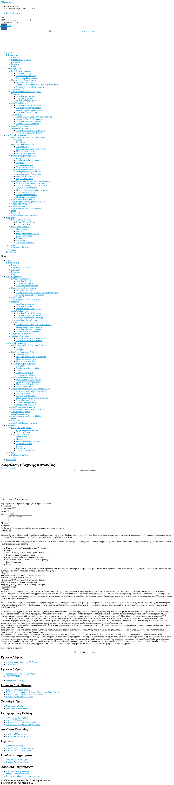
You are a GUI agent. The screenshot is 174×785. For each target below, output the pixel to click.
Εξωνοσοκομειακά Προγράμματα (30, 87)
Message (5, 523)
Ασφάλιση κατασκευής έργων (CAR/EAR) (28, 201)
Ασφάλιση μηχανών (24, 98)
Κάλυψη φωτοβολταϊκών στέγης (29, 110)
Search (3, 20)
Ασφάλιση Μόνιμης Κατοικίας (28, 105)
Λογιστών (20, 163)
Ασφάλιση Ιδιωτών (14, 69)
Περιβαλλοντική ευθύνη (26, 197)
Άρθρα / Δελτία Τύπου (20, 247)
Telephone (5, 514)
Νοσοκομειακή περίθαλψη (27, 153)
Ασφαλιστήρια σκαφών (20, 126)
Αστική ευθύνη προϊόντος (26, 195)
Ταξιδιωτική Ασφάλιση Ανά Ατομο (30, 130)
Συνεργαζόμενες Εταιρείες (27, 222)
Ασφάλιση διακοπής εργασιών (28, 174)
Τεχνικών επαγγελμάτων (26, 167)
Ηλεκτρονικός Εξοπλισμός (27, 176)
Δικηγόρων (20, 158)
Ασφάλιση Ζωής (18, 89)
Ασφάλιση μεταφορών (20, 204)
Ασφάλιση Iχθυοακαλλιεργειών (24, 215)
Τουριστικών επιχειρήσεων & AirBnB (31, 185)
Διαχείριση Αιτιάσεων (25, 243)
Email (3, 511)
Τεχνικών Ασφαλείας (24, 165)
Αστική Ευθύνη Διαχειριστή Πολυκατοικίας (34, 117)
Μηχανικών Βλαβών (24, 179)
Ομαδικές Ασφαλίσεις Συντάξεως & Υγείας (28, 137)
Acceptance (5, 525)
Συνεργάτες (16, 64)
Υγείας (19, 140)
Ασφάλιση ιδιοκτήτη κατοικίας (28, 121)
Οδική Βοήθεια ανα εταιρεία (27, 233)
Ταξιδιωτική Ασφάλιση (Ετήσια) (29, 133)
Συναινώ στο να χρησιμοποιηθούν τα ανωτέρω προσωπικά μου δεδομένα (34, 528)
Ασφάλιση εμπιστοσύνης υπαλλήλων (26, 208)
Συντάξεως (20, 142)
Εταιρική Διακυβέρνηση (21, 59)
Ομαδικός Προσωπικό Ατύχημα (24, 144)
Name (3, 506)
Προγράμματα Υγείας (25, 82)
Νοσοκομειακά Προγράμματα (23, 80)
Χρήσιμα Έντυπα (23, 224)
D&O (13, 211)
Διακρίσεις (15, 62)
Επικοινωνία (11, 252)
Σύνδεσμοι (20, 238)
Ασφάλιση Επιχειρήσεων (16, 135)
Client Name (6, 509)
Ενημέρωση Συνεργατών (21, 220)
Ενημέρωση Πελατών (20, 227)
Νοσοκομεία (21, 229)
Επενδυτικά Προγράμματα (27, 78)
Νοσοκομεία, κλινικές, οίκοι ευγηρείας (32, 190)
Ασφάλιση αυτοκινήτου (25, 96)
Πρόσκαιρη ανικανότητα (26, 151)
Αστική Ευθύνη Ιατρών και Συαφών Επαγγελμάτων (37, 85)
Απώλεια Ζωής (22, 146)
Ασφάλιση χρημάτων (19, 206)
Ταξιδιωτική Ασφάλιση (20, 128)
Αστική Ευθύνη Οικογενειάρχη (29, 119)
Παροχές (19, 231)
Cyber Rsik (15, 213)
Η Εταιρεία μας (12, 55)
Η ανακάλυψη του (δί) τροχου (28, 101)
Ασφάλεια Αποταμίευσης (26, 76)
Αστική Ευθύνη (17, 114)
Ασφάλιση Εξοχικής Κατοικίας (28, 108)
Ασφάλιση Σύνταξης (24, 73)
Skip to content (7, 2)
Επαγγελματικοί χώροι (25, 192)
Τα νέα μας (10, 245)
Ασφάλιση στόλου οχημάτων (23, 199)
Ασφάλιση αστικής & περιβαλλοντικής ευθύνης (30, 181)
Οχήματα (15, 94)
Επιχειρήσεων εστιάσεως (26, 188)
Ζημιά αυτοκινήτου (24, 236)
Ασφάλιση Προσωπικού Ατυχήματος (26, 92)
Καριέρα (14, 66)
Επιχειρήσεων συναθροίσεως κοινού (31, 183)
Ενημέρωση (11, 217)
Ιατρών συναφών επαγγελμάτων (29, 160)
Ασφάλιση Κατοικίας (19, 103)
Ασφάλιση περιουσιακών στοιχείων (25, 169)
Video (13, 249)
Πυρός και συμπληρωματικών (28, 172)
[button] (87, 17)
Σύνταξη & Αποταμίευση (21, 71)
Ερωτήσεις (20, 240)
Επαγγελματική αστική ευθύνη (23, 156)
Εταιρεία (14, 57)
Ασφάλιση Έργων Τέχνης (26, 112)
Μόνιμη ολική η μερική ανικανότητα (31, 149)
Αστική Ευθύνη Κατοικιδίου (27, 124)
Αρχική (9, 53)
